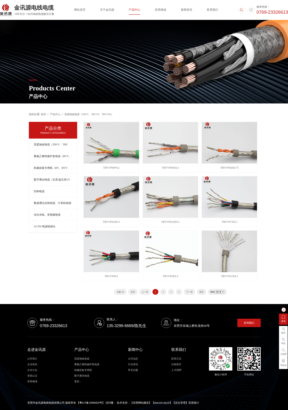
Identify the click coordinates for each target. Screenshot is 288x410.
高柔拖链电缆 (81, 358)
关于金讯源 (107, 9)
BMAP (158, 402)
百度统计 (193, 402)
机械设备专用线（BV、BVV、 (52, 167)
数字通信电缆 (81, 375)
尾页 (201, 292)
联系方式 (176, 358)
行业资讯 (133, 364)
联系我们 (212, 9)
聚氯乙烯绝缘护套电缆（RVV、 (53, 156)
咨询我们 (249, 322)
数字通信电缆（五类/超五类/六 (52, 179)
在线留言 (176, 364)
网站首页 (80, 9)
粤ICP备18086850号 (90, 402)
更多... (77, 381)
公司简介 (32, 358)
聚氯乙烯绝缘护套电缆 (86, 364)
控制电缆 (39, 191)
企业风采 (32, 364)
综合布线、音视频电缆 (47, 214)
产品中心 (134, 9)
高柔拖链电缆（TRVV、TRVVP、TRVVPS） (89, 114)
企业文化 (32, 370)
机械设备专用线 (83, 370)
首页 (43, 114)
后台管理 (180, 402)
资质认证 (32, 375)
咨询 (283, 321)
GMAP (166, 402)
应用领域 (160, 9)
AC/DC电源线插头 (45, 226)
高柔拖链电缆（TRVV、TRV (51, 144)
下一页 (189, 292)
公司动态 (133, 358)
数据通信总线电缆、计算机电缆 (52, 203)
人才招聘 (176, 370)
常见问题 (133, 370)
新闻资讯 (186, 9)
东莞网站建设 (141, 402)
